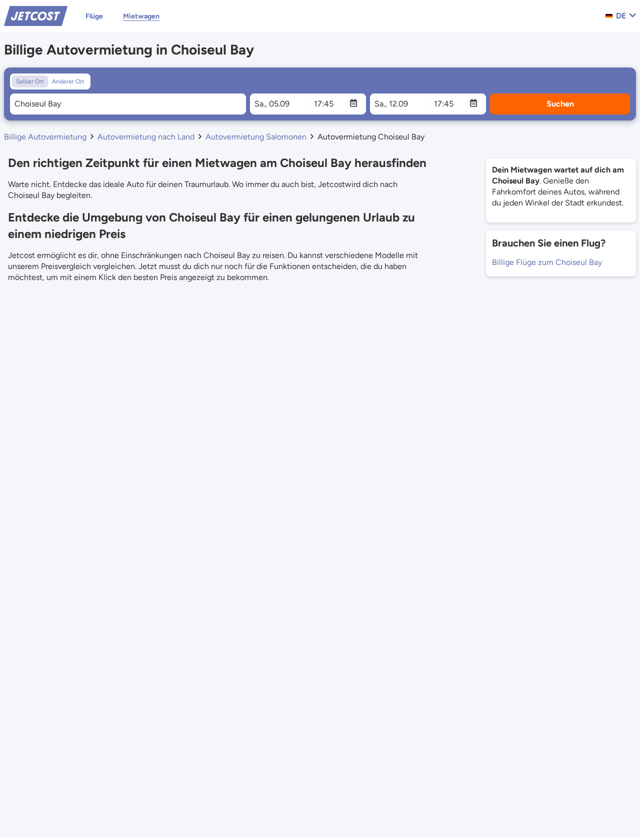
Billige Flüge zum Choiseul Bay (547, 262)
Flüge (94, 16)
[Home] (36, 15)
